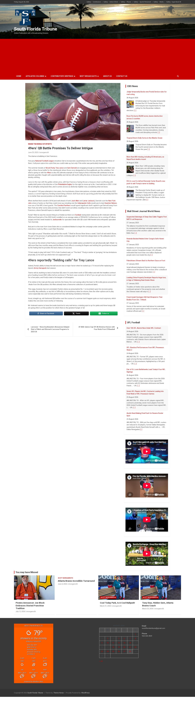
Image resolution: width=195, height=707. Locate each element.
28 (130, 651)
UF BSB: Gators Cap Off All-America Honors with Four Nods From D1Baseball (97, 328)
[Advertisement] (97, 56)
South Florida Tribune (35, 29)
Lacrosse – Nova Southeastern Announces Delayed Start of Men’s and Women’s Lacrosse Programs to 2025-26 (50, 329)
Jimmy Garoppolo (40, 268)
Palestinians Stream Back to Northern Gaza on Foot (146, 241)
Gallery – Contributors (94, 2)
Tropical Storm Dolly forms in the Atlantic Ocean (144, 114)
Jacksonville (57, 220)
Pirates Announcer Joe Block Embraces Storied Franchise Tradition (30, 605)
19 (119, 647)
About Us (107, 76)
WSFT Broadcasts (88, 76)
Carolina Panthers (64, 205)
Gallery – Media (158, 2)
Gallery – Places (126, 2)
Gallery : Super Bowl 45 (173, 2)
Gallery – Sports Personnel (142, 2)
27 (124, 651)
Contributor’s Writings (62, 76)
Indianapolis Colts (84, 203)
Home (18, 76)
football (78, 215)
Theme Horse (58, 693)
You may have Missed (27, 572)
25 (113, 651)
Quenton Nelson (111, 203)
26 (119, 651)
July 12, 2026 (20, 611)
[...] (159, 108)
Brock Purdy (50, 168)
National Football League (44, 161)
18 (113, 647)
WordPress (85, 693)
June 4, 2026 (62, 584)
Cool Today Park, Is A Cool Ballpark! (117, 602)
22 (135, 647)
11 (113, 643)
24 (108, 651)
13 (124, 643)
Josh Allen (75, 201)
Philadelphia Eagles (65, 184)
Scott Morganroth (23, 597)
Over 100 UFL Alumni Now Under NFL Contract (144, 418)
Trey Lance (60, 168)
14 (130, 643)
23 (102, 651)
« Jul (101, 661)
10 (108, 643)
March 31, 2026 (105, 606)
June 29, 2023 (33, 152)
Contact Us (121, 76)
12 (119, 643)
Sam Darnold (72, 168)
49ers (49, 173)
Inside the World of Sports (40, 144)
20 (124, 647)
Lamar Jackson (88, 201)
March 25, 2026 (147, 609)
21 (130, 647)
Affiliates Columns (35, 76)
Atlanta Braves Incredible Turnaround (76, 581)
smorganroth (44, 152)
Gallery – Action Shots (110, 2)
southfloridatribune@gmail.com (153, 628)
